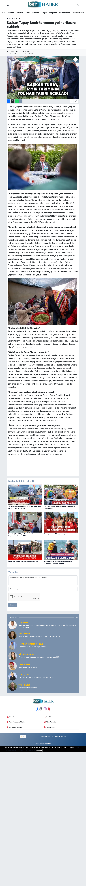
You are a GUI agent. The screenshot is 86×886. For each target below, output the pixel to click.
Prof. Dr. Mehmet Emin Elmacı (31, 644)
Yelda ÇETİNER (24, 675)
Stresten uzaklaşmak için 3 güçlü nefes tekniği (36, 678)
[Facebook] (37, 709)
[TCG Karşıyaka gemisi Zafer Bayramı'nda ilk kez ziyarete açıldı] (25, 495)
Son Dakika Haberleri (16, 727)
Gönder (13, 605)
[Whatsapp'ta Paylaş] (17, 101)
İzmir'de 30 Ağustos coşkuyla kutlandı (23, 561)
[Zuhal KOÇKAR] (12, 666)
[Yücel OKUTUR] (12, 686)
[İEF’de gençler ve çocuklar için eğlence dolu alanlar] (61, 495)
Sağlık (44, 13)
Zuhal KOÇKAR (24, 664)
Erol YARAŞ (23, 622)
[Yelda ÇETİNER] (12, 676)
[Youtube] (48, 709)
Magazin (53, 13)
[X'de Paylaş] (12, 101)
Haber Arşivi (51, 727)
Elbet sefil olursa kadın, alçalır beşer (32, 647)
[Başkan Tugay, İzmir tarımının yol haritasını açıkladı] (43, 77)
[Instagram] (45, 709)
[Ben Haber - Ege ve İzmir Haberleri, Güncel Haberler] (43, 5)
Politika (20, 13)
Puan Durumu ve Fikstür (17, 722)
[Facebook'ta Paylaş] (8, 101)
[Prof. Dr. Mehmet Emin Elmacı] (12, 645)
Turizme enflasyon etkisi (28, 688)
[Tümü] (77, 617)
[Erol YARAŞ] (12, 625)
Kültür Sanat (64, 13)
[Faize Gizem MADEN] (12, 656)
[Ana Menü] (8, 5)
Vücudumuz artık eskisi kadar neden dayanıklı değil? (39, 657)
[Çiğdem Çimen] (12, 635)
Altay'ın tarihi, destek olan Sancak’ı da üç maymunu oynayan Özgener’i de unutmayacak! (47, 626)
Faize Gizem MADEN (26, 654)
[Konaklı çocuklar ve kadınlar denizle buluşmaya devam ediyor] (61, 550)
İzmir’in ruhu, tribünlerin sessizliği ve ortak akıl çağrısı (39, 636)
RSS (24, 736)
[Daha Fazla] (20, 101)
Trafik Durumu (51, 717)
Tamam (39, 750)
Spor (28, 13)
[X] (41, 709)
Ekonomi (35, 13)
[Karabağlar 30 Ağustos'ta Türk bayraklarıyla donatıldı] (25, 522)
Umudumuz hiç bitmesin (28, 667)
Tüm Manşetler (51, 722)
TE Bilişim (48, 743)
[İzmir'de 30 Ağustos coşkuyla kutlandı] (25, 550)
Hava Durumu (13, 717)
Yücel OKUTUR (24, 685)
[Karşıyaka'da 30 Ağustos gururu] (61, 522)
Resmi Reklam (78, 13)
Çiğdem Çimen (24, 634)
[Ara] (78, 5)
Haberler (10, 19)
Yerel (4, 13)
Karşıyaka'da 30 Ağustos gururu (57, 534)
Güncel (11, 13)
